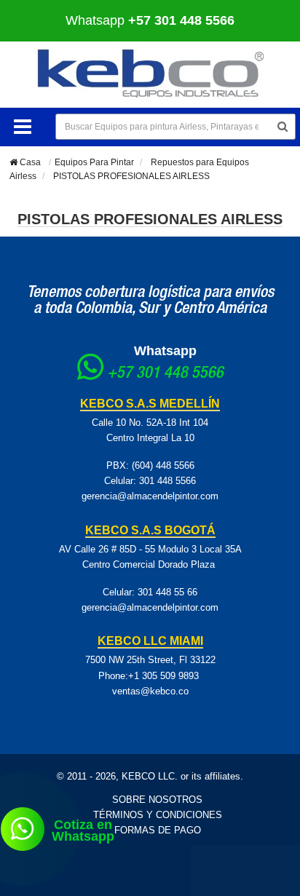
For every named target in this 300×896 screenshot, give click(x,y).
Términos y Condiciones (157, 814)
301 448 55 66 (167, 592)
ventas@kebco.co (150, 691)
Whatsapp (165, 351)
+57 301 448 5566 (165, 374)
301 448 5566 (167, 480)
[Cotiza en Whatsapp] (22, 829)
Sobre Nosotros (157, 799)
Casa (29, 162)
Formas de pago (157, 830)
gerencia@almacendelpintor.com (150, 496)
